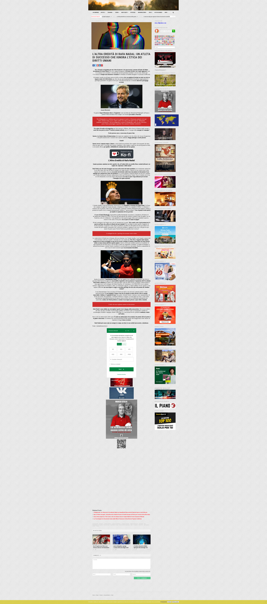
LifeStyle (103, 12)
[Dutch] (166, 37)
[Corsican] (159, 37)
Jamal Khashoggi (134, 523)
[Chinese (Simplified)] (156, 37)
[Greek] (161, 39)
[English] (168, 37)
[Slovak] (156, 44)
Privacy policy (164, 601)
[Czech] (163, 37)
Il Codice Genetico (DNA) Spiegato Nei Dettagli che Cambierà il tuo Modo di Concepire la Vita (141, 546)
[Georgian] (157, 39)
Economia (107, 549)
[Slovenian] (157, 44)
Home (93, 595)
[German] (159, 39)
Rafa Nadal (146, 525)
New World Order (142, 12)
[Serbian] (172, 42)
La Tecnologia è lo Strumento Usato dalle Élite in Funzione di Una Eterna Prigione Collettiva (118, 519)
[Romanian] (166, 42)
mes (145, 523)
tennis (97, 526)
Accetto (169, 601)
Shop (97, 595)
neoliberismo (107, 525)
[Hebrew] (165, 39)
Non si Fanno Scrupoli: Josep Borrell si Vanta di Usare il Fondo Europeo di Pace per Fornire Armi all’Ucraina (122, 514)
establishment (107, 523)
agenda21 (101, 523)
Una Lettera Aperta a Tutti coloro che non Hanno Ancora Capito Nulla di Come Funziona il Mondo (119, 516)
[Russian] (168, 42)
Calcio (150, 12)
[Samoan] (170, 42)
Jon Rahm (141, 523)
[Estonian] (170, 37)
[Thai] (166, 44)
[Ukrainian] (170, 44)
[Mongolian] (156, 42)
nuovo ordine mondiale (124, 525)
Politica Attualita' (98, 20)
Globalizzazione (125, 523)
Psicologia (132, 12)
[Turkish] (168, 44)
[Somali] (159, 44)
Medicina (148, 549)
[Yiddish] (174, 44)
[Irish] (172, 39)
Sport (93, 526)
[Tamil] (165, 44)
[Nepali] (157, 42)
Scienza (116, 12)
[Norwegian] (159, 42)
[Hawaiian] (163, 39)
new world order (114, 525)
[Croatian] (161, 37)
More (166, 12)
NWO (132, 525)
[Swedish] (163, 44)
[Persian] (161, 42)
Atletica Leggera (158, 12)
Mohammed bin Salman (97, 525)
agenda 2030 (95, 523)
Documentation (107, 595)
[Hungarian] (166, 39)
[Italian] (174, 39)
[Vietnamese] (172, 44)
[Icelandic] (168, 39)
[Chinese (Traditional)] (157, 37)
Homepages (96, 12)
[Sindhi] (174, 42)
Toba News (109, 12)
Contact (100, 595)
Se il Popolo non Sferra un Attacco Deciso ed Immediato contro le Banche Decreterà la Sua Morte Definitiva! (101, 546)
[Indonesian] (170, 39)
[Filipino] (172, 37)
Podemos (136, 525)
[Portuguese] (165, 42)
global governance (116, 523)
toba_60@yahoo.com (160, 23)
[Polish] (163, 42)
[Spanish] (161, 44)
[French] (156, 39)
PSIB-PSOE (141, 525)
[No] (265, 602)
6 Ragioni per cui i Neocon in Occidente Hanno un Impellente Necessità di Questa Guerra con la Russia (120, 512)
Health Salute (124, 12)
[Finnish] (174, 37)
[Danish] (165, 37)
